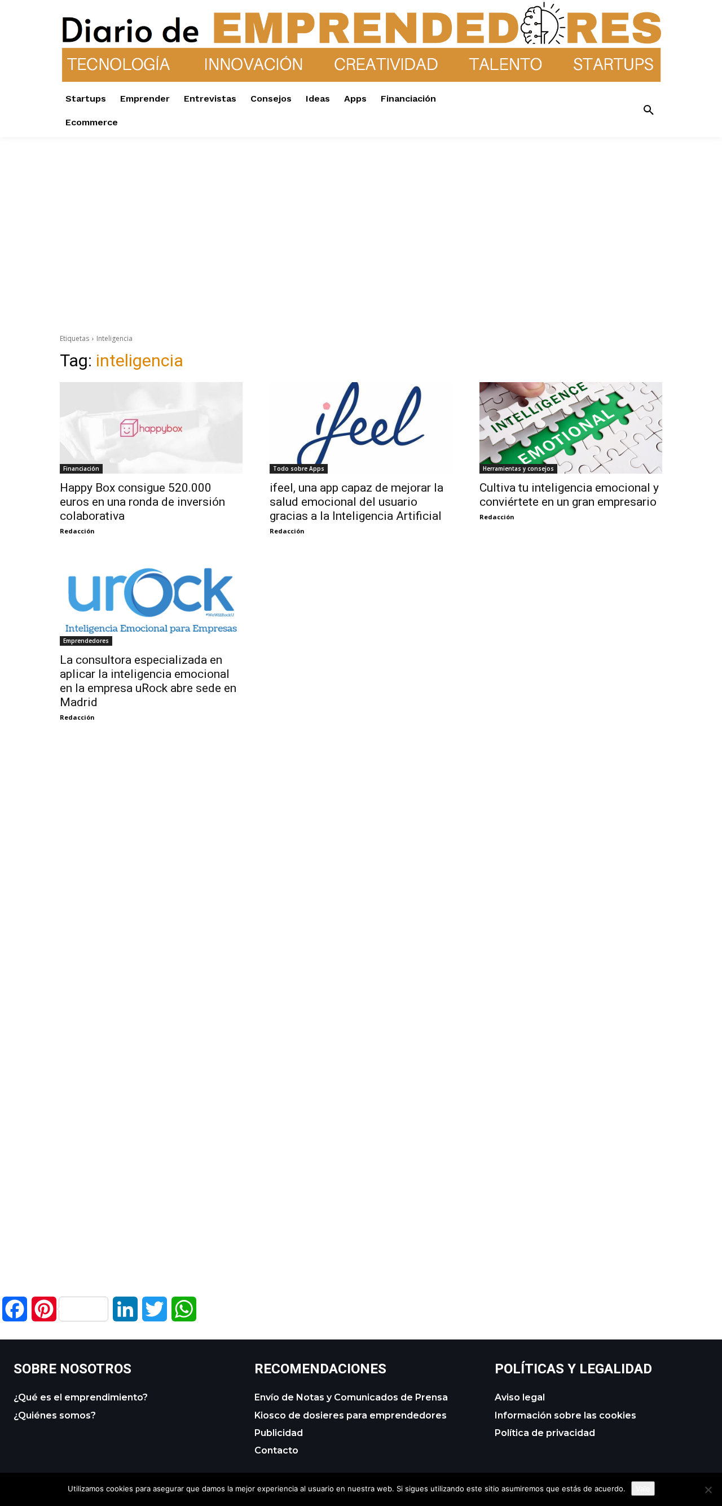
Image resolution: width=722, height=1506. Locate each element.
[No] (708, 1489)
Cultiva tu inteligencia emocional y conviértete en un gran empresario (569, 495)
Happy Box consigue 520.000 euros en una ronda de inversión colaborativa (142, 502)
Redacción (77, 531)
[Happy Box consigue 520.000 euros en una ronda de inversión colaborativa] (151, 428)
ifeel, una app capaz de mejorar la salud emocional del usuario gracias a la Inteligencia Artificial (356, 502)
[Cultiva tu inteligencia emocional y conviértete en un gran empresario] (570, 428)
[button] (648, 110)
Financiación (81, 468)
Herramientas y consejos (518, 468)
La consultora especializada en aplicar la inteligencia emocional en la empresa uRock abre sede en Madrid (148, 681)
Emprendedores (86, 641)
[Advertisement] (361, 216)
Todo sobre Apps (298, 468)
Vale (643, 1488)
